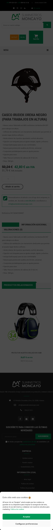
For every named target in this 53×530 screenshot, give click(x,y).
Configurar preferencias (26, 524)
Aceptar (26, 517)
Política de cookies (17, 509)
